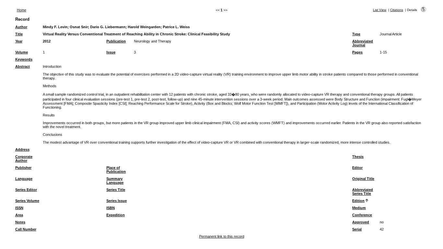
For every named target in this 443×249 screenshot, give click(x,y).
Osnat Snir (79, 27)
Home (21, 10)
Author (21, 27)
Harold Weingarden (144, 27)
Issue (110, 52)
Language (23, 179)
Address (22, 149)
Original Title (363, 179)
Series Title (115, 190)
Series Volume (27, 201)
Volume (21, 52)
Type (356, 34)
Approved (360, 222)
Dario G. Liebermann (108, 27)
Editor (357, 168)
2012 (47, 41)
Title (19, 34)
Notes (20, 222)
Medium (359, 208)
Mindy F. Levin (55, 27)
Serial (357, 229)
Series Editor (26, 190)
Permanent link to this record (221, 236)
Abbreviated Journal (362, 43)
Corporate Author (23, 158)
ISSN (19, 208)
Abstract (22, 66)
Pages (357, 52)
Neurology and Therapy (152, 41)
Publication (116, 41)
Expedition (115, 215)
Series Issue (116, 201)
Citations (396, 10)
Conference (362, 215)
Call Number (25, 229)
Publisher (23, 168)
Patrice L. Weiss (176, 27)
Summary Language (115, 180)
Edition (358, 201)
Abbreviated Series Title (362, 192)
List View (379, 10)
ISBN (110, 208)
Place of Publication (116, 169)
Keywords (23, 59)
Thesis (358, 157)
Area (19, 215)
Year (18, 41)
